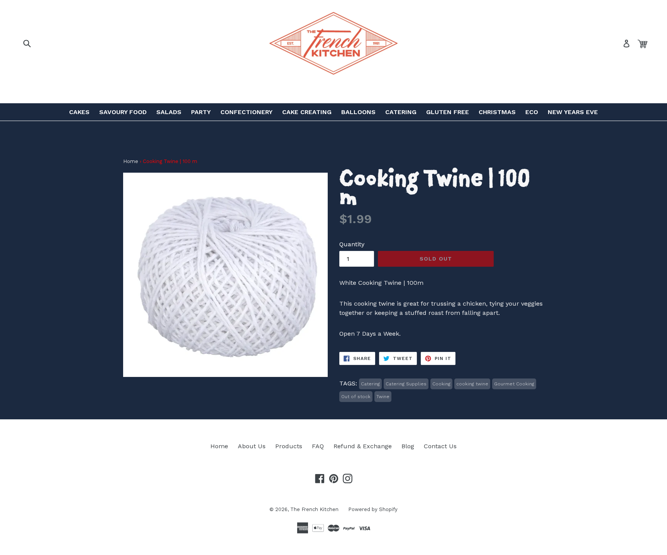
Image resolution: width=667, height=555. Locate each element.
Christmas (497, 112)
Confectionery (246, 112)
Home (130, 161)
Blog (407, 446)
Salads (168, 112)
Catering (400, 112)
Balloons (358, 112)
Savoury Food (123, 112)
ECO (531, 112)
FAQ (318, 446)
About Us (252, 446)
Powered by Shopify (373, 509)
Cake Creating (307, 112)
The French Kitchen (314, 509)
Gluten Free (447, 112)
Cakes (79, 112)
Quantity (351, 244)
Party (201, 112)
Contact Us (440, 446)
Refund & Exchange (363, 446)
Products (288, 446)
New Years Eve (573, 112)
